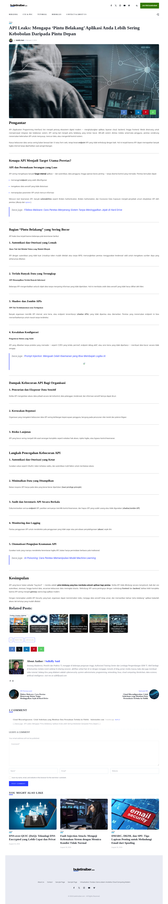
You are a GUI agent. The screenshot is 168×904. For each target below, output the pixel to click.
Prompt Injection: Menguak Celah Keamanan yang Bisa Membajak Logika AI (65, 356)
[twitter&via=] (131, 112)
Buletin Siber (19, 640)
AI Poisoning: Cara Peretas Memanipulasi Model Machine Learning (60, 558)
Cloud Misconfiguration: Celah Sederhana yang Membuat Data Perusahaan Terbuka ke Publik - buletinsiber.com (58, 720)
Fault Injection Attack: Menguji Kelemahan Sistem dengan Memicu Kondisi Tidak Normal (80, 839)
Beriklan (56, 14)
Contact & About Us (76, 14)
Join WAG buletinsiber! (149, 5)
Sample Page (60, 882)
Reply (117, 720)
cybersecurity (30, 640)
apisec (28, 202)
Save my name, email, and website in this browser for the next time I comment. (39, 778)
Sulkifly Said (20, 40)
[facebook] (124, 112)
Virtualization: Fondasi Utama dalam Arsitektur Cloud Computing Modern (105, 882)
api (11, 640)
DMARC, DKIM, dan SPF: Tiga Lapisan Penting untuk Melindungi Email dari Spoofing (131, 839)
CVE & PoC (28, 14)
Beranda (13, 14)
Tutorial (42, 14)
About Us (41, 882)
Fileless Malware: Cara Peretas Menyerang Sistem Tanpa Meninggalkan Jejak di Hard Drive (73, 209)
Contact (50, 882)
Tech (10, 22)
